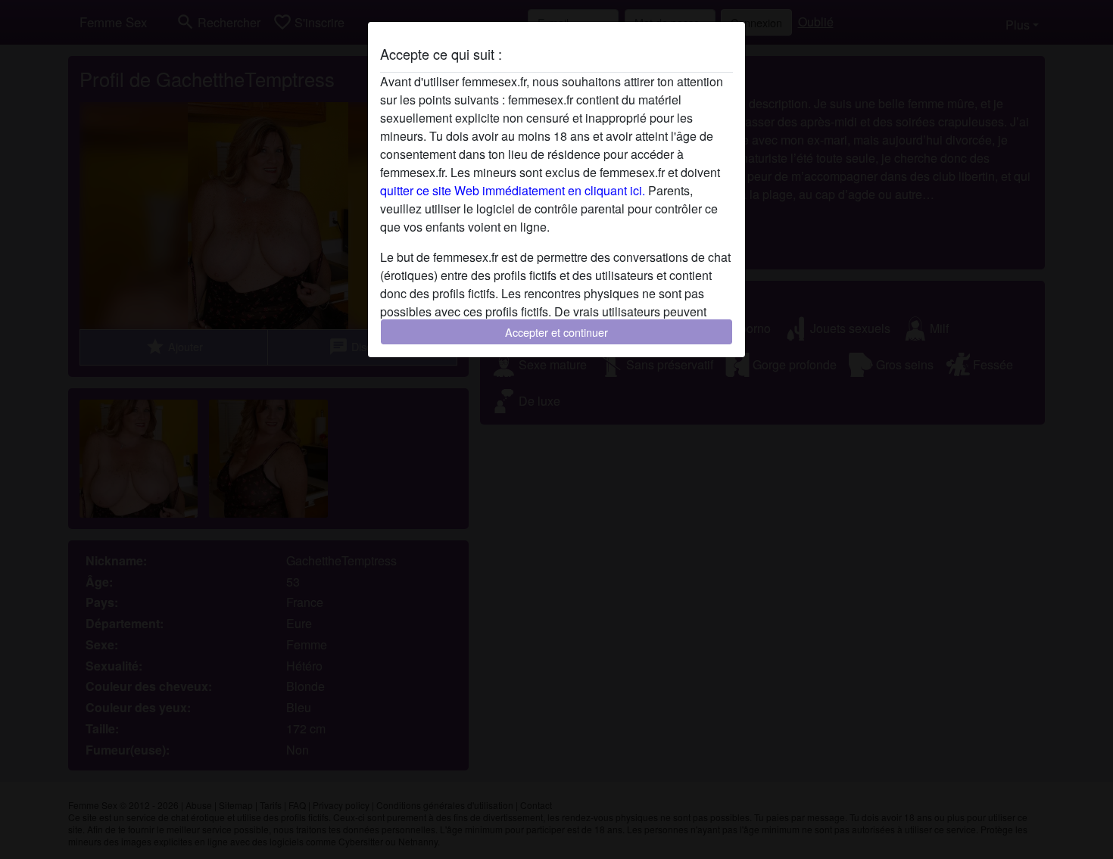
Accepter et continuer (556, 332)
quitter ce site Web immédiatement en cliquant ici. (512, 190)
